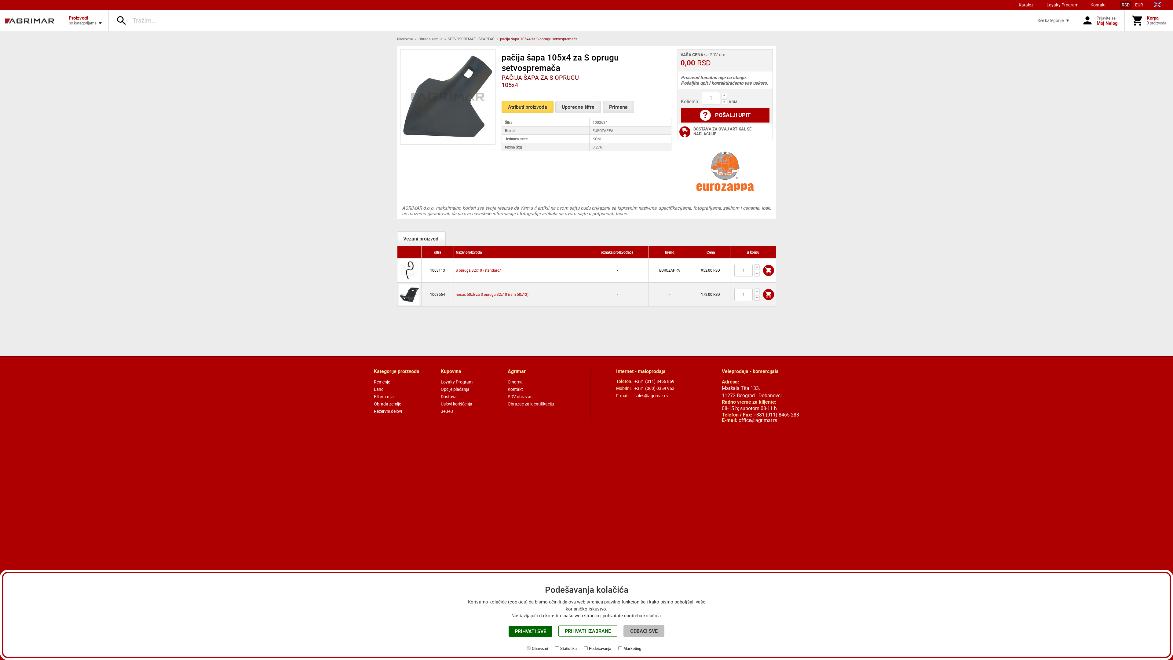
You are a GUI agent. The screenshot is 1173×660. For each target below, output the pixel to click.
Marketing (632, 648)
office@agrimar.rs (758, 420)
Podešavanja (600, 648)
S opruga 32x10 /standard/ (478, 270)
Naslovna (405, 38)
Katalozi (1026, 5)
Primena (618, 107)
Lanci (379, 389)
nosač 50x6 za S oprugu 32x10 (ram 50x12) (492, 294)
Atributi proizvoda (527, 107)
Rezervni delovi (388, 411)
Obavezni (540, 648)
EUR (1139, 5)
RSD (1126, 5)
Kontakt (1098, 5)
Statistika (568, 648)
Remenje (382, 382)
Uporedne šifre (578, 107)
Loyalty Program (1062, 5)
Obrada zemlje (430, 38)
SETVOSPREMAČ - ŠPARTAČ (471, 38)
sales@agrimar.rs (651, 395)
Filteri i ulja (384, 396)
